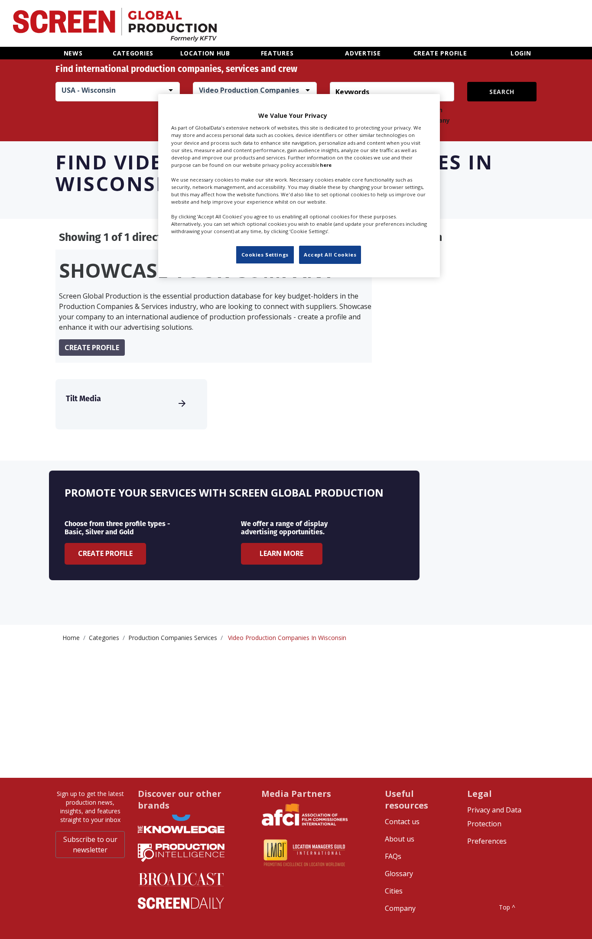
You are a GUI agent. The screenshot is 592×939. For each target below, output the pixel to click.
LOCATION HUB (205, 53)
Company (400, 908)
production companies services (172, 638)
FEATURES (277, 53)
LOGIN (521, 53)
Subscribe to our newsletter (90, 845)
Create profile (92, 347)
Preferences (487, 841)
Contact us (402, 821)
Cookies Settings (265, 254)
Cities (394, 891)
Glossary (399, 873)
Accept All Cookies (330, 254)
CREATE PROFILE (440, 53)
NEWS (73, 53)
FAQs (393, 856)
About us (399, 839)
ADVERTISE (363, 53)
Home (71, 638)
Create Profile (105, 553)
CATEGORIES (133, 53)
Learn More (281, 553)
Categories (104, 638)
